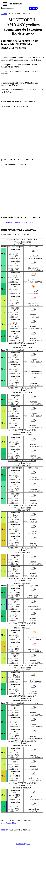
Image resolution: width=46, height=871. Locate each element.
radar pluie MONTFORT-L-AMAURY (17, 222)
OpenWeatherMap (8, 823)
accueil (4, 13)
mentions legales (23, 843)
